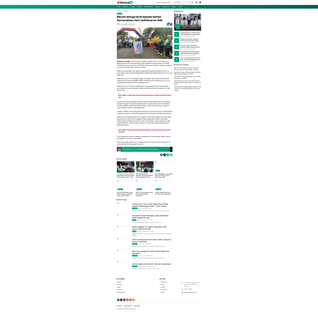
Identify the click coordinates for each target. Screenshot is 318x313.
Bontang (164, 282)
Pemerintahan (121, 292)
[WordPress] (127, 300)
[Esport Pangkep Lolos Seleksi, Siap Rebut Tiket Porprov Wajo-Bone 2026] (163, 166)
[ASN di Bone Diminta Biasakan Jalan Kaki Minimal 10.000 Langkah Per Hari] (144, 166)
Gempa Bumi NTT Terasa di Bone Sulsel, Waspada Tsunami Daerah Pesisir (190, 33)
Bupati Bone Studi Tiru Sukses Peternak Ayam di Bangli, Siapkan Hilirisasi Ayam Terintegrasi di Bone (187, 82)
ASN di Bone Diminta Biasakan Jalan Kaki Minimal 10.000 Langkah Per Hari (144, 175)
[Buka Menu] (200, 2)
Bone (163, 284)
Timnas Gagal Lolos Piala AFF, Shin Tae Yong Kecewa (163, 193)
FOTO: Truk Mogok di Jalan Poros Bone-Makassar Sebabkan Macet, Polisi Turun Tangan (190, 58)
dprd (163, 292)
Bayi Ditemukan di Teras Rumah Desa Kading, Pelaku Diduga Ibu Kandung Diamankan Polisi (189, 52)
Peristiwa (119, 284)
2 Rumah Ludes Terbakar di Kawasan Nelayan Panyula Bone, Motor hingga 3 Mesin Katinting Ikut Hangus (190, 46)
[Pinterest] (124, 300)
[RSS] (133, 300)
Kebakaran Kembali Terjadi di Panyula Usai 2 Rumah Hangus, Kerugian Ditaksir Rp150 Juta (189, 40)
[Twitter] (164, 154)
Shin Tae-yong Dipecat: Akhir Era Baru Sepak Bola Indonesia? (144, 194)
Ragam (119, 287)
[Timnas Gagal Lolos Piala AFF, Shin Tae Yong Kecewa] (163, 185)
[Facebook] (161, 154)
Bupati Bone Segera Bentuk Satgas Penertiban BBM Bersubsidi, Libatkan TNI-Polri (187, 73)
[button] (192, 2)
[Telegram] (167, 154)
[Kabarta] (125, 2)
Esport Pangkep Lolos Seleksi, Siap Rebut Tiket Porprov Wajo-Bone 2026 (163, 175)
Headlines (119, 290)
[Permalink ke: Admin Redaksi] (119, 24)
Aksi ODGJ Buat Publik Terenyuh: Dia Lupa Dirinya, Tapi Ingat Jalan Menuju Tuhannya (186, 68)
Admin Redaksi (124, 23)
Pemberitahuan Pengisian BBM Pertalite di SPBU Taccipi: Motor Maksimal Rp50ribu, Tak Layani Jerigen (187, 88)
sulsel (163, 287)
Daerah (138, 170)
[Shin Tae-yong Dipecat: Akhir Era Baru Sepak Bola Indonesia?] (144, 185)
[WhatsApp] (171, 154)
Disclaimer (137, 306)
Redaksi (119, 306)
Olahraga (119, 13)
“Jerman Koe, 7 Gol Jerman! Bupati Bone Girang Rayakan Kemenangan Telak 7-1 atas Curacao (125, 175)
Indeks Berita (128, 306)
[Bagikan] (171, 24)
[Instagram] (130, 300)
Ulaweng (164, 290)
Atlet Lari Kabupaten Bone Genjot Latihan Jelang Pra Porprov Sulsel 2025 (125, 194)
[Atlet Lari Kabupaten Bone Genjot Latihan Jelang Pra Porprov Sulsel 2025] (125, 185)
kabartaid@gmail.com (190, 292)
